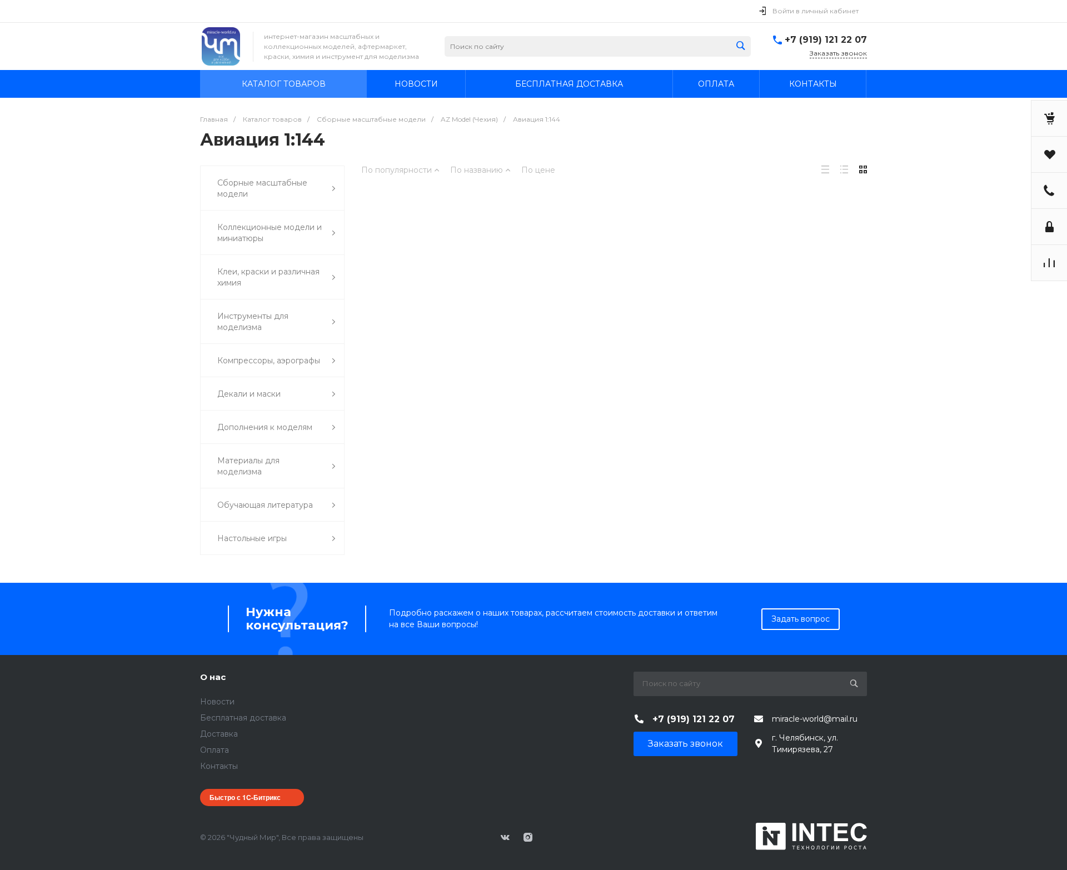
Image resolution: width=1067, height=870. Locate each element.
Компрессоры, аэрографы (268, 361)
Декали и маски (249, 394)
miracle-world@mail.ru (814, 719)
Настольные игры (252, 538)
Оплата (214, 750)
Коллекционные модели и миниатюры (269, 232)
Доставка (219, 734)
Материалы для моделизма (248, 466)
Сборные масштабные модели (262, 188)
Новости (217, 702)
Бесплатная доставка (243, 718)
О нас (213, 677)
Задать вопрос (800, 619)
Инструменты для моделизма (252, 321)
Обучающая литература (265, 505)
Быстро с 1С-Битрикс (245, 797)
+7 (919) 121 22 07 (826, 39)
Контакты (219, 766)
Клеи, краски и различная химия (268, 277)
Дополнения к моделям (264, 427)
